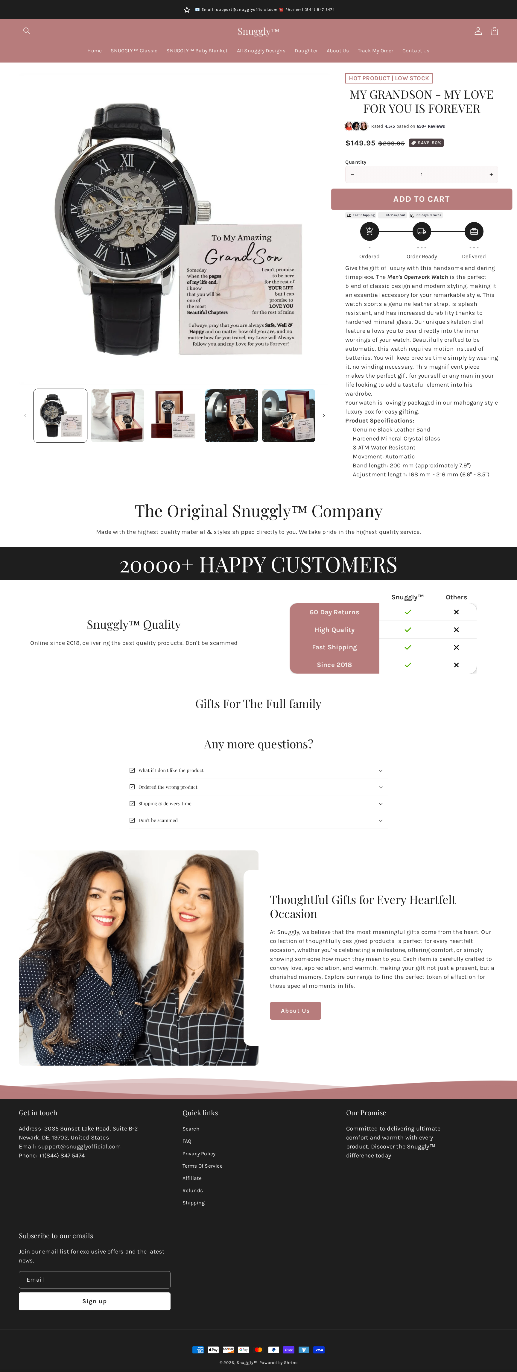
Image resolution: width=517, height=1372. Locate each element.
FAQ (187, 1141)
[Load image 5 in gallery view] (288, 415)
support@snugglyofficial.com (79, 1146)
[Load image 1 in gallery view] (60, 415)
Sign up (94, 1301)
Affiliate (192, 1178)
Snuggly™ (247, 1362)
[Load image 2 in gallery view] (117, 415)
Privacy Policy (199, 1154)
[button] (27, 31)
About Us (295, 1010)
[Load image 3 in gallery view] (174, 415)
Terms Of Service (203, 1166)
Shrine (290, 1362)
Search (191, 1129)
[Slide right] (323, 415)
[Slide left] (25, 415)
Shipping (194, 1203)
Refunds (193, 1190)
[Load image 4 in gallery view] (231, 415)
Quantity (355, 162)
